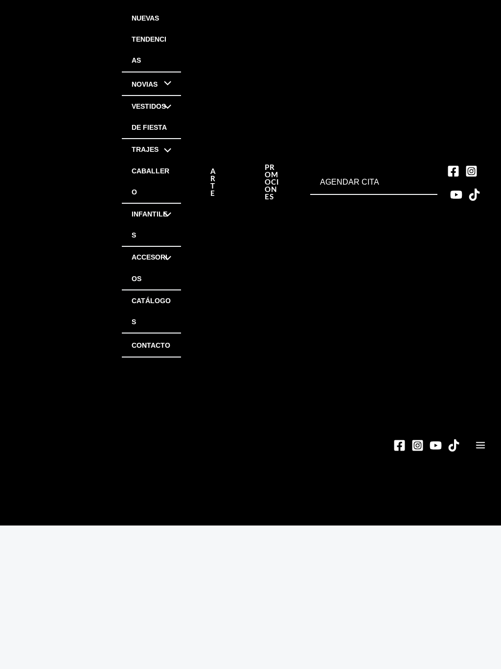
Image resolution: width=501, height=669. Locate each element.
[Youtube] (456, 195)
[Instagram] (471, 171)
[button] (213, 182)
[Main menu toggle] (480, 445)
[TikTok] (474, 195)
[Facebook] (453, 171)
